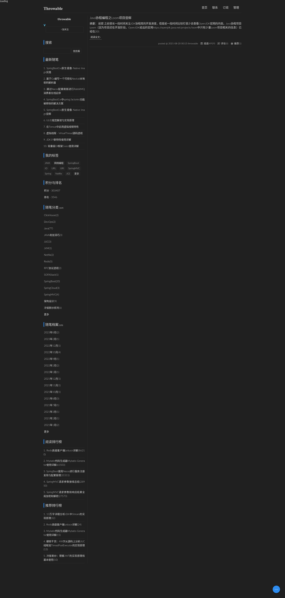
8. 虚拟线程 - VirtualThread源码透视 (63, 133)
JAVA (47, 163)
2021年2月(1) (51, 418)
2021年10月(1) (52, 392)
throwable (64, 19)
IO (46, 168)
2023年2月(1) (51, 339)
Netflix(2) (49, 255)
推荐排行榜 (53, 505)
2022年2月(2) (51, 365)
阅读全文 (95, 37)
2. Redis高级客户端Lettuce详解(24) (62, 524)
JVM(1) (48, 248)
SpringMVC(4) (51, 294)
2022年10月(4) (52, 352)
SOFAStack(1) (51, 275)
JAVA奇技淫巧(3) (53, 235)
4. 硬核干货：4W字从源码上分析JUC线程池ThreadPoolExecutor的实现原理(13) (64, 545)
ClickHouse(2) (51, 215)
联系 (215, 7)
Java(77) (48, 228)
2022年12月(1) (52, 346)
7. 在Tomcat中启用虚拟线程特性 (61, 127)
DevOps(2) (50, 222)
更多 (76, 174)
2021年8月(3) (51, 398)
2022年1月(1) (51, 372)
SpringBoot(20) (52, 281)
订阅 (225, 7)
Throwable (53, 8)
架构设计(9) (50, 301)
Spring (48, 174)
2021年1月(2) (51, 425)
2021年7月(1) (51, 405)
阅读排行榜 (53, 442)
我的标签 (52, 155)
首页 (204, 7)
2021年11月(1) (52, 385)
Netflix (58, 174)
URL (54, 168)
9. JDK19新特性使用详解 (57, 140)
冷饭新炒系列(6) (53, 308)
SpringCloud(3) (52, 288)
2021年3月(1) (51, 412)
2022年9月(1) (51, 359)
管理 (236, 7)
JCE (68, 174)
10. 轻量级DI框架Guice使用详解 (61, 146)
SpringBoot (73, 163)
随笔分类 (52, 207)
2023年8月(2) (51, 332)
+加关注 (65, 29)
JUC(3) (47, 242)
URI (62, 168)
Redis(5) (48, 261)
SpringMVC (74, 168)
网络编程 (58, 163)
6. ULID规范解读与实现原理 (59, 120)
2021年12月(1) (52, 379)
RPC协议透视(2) (52, 268)
